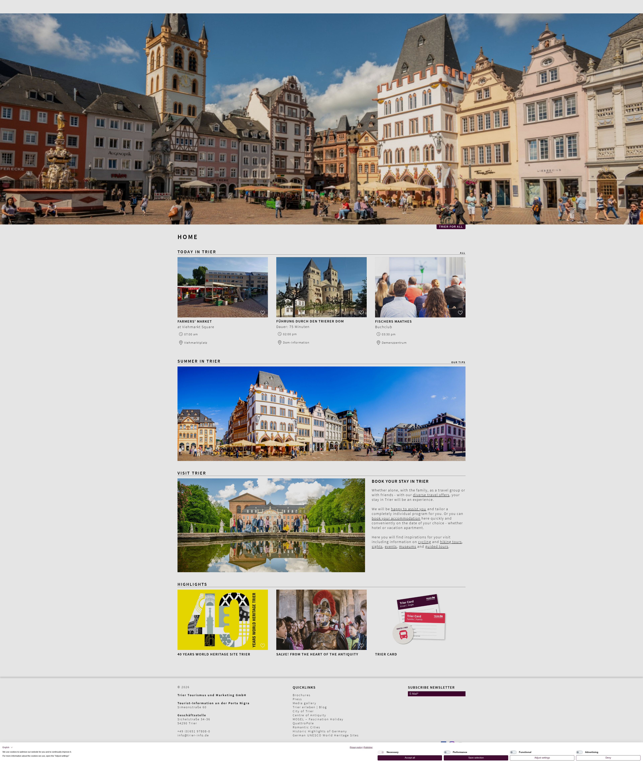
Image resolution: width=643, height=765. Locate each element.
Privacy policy (356, 747)
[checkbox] (381, 752)
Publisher (368, 747)
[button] (8, 747)
